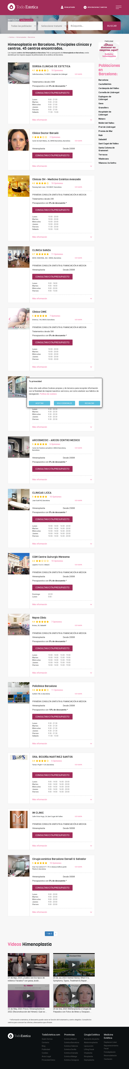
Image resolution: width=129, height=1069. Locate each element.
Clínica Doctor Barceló (45, 133)
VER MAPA (78, 74)
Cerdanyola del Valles (109, 88)
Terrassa (103, 154)
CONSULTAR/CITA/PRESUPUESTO (52, 92)
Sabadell (103, 139)
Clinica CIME (39, 312)
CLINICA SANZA (41, 250)
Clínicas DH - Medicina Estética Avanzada (56, 179)
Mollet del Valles (106, 123)
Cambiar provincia (26, 20)
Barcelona (103, 80)
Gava (101, 103)
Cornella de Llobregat (109, 92)
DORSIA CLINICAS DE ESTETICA (51, 66)
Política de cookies (48, 394)
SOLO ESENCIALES (64, 403)
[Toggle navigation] (118, 7)
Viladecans (104, 159)
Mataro (102, 119)
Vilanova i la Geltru (107, 163)
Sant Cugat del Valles (109, 143)
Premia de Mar (106, 131)
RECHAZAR (89, 403)
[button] (62, 120)
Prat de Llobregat (107, 127)
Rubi (101, 135)
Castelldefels (105, 84)
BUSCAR (112, 25)
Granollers (104, 107)
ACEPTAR (39, 403)
